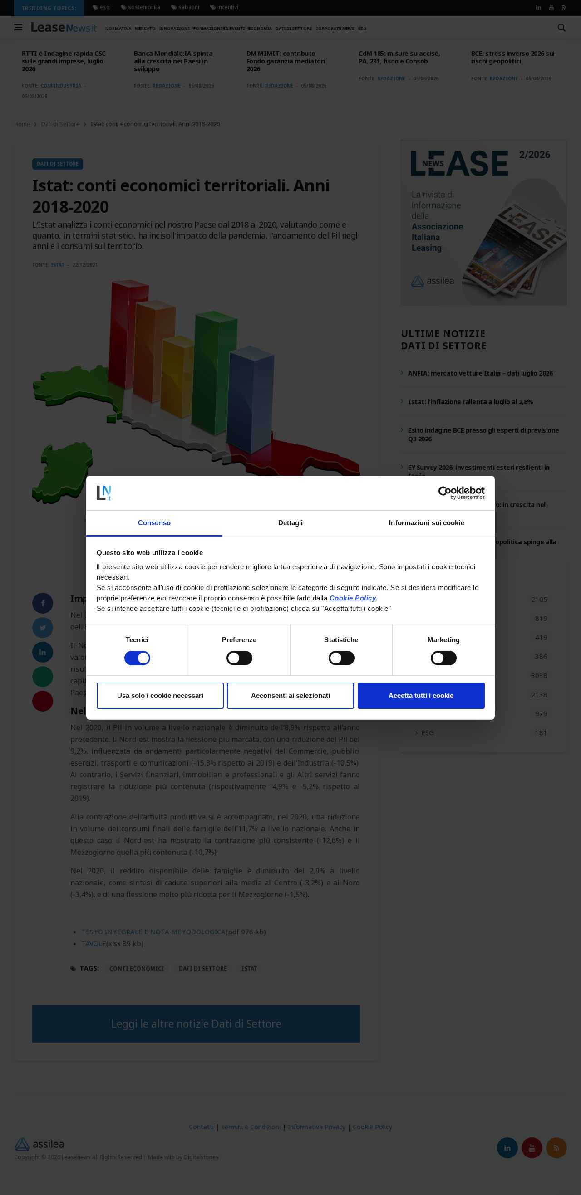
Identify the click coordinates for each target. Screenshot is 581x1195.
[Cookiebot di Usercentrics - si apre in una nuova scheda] (445, 493)
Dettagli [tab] (290, 523)
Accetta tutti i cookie (421, 695)
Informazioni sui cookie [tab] (426, 523)
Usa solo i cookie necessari (160, 695)
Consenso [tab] (154, 523)
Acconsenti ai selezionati (290, 695)
